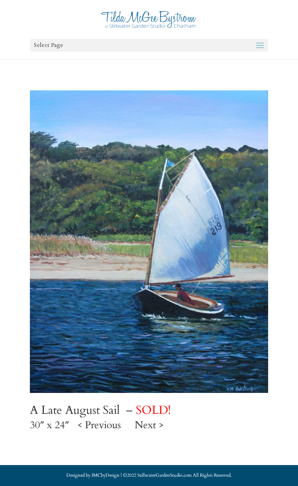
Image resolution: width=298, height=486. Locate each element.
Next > (149, 425)
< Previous (99, 425)
